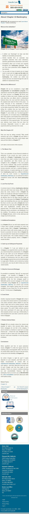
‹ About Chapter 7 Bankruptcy (5, 387)
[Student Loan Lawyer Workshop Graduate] (14, 437)
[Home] (14, 3)
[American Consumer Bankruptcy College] (19, 420)
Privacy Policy (5, 503)
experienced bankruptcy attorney (11, 363)
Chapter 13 (4, 384)
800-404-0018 (24, 372)
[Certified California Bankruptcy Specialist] (19, 428)
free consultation (9, 374)
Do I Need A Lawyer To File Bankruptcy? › (22, 387)
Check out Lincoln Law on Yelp (13, 397)
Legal (3, 499)
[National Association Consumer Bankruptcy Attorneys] (10, 419)
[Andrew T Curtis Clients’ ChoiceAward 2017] (8, 408)
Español (19, 10)
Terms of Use (5, 501)
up (14, 387)
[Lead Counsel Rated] (10, 428)
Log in (3, 505)
